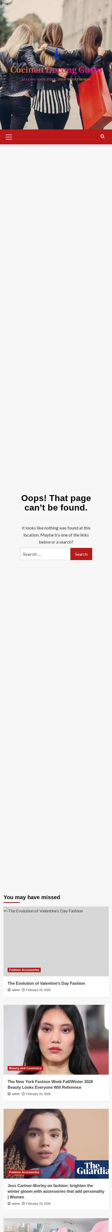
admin (16, 990)
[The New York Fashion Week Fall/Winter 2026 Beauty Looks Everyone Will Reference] (56, 1040)
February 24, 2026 (38, 990)
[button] (9, 136)
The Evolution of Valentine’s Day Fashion (46, 983)
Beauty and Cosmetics (25, 1068)
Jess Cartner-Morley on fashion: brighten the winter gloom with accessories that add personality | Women (56, 1191)
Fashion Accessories (24, 969)
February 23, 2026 (38, 1203)
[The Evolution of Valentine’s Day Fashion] (56, 941)
